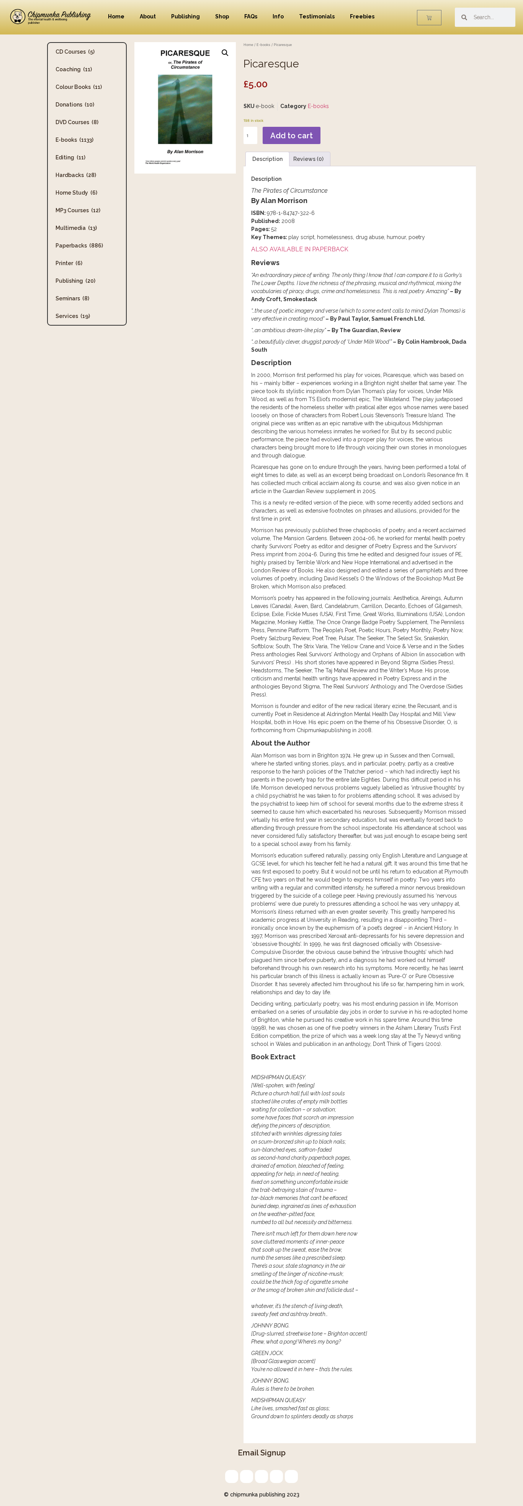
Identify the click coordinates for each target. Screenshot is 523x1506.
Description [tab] (267, 159)
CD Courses (75, 52)
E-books (74, 140)
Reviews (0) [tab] (308, 159)
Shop (222, 16)
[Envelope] (231, 1476)
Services (73, 316)
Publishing (185, 16)
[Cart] (429, 17)
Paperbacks (79, 246)
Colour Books (79, 87)
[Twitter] (246, 1476)
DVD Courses (77, 122)
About (148, 16)
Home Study (76, 193)
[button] (225, 53)
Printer (69, 263)
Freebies (362, 16)
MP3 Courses (78, 210)
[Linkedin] (261, 1476)
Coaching (74, 69)
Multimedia (76, 228)
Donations (75, 105)
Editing (70, 157)
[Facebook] (276, 1476)
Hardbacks (76, 175)
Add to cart (291, 135)
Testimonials (317, 16)
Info (278, 16)
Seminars (72, 298)
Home (116, 16)
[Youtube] (291, 1476)
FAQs (250, 16)
